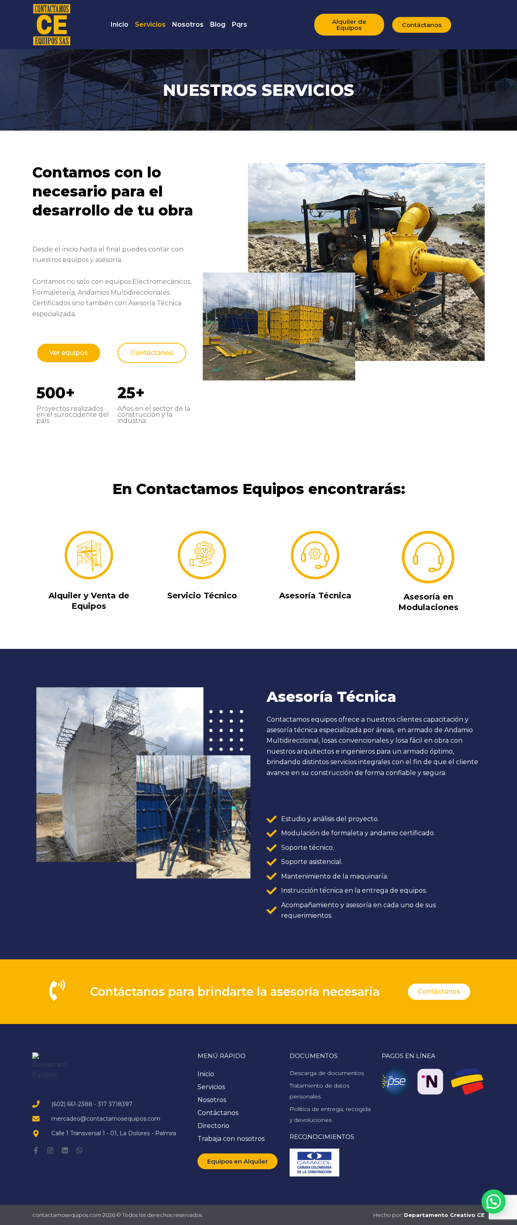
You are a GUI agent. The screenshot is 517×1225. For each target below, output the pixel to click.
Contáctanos (218, 1113)
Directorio (213, 1126)
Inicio (119, 24)
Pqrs (239, 24)
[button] (493, 1201)
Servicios (150, 24)
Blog (217, 24)
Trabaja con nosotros (231, 1139)
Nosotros (188, 24)
